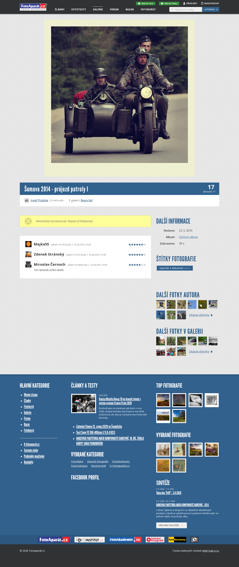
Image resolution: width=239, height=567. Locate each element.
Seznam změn (31, 450)
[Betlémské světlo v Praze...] (160, 351)
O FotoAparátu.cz (120, 465)
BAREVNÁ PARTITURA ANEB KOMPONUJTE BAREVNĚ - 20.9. (182, 505)
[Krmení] (171, 315)
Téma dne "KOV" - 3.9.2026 (168, 493)
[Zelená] (202, 341)
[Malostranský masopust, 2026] (171, 351)
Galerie (98, 9)
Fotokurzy (148, 9)
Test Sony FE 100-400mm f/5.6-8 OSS (95, 432)
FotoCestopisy (79, 465)
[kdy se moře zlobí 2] (213, 341)
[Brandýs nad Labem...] (160, 341)
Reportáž (87, 200)
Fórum (114, 9)
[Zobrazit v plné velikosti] (119, 98)
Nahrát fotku (170, 3)
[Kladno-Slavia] (160, 304)
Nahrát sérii (147, 3)
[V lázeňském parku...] (181, 351)
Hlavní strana (30, 394)
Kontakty (28, 462)
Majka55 (41, 244)
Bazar (130, 9)
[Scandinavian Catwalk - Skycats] (181, 341)
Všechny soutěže (170, 525)
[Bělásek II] (202, 304)
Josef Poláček (39, 200)
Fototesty (78, 9)
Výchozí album (188, 237)
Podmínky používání (34, 456)
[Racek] (181, 315)
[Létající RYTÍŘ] (213, 304)
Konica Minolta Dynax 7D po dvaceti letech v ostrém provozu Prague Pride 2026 (120, 401)
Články (59, 9)
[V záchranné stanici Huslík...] (171, 341)
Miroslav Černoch (49, 264)
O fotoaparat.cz (32, 444)
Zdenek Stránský (49, 254)
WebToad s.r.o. (210, 550)
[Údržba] (160, 315)
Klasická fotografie (97, 461)
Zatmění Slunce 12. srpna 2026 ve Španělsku (99, 426)
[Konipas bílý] (171, 304)
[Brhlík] (181, 304)
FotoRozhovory (121, 461)
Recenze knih (98, 465)
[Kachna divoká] (192, 304)
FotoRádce (77, 461)
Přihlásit (191, 3)
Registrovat (211, 3)
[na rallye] (192, 341)
